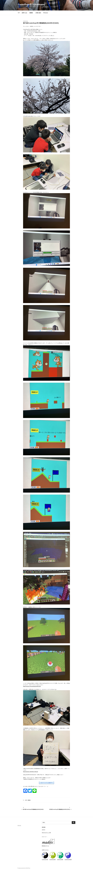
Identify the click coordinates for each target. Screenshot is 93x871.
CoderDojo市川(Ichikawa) (31, 4)
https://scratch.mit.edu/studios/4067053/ (32, 686)
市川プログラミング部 (46, 832)
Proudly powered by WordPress (24, 868)
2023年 (26, 800)
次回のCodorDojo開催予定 (46, 782)
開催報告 (29, 800)
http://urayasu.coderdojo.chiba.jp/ (30, 771)
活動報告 (31, 12)
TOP (19, 12)
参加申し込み (24, 12)
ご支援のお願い (38, 12)
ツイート (19, 825)
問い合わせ (46, 12)
